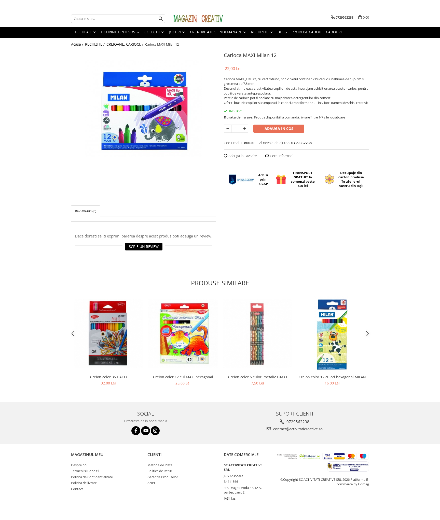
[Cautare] (160, 19)
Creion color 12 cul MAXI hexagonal (183, 377)
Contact (77, 489)
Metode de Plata (159, 465)
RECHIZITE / (95, 44)
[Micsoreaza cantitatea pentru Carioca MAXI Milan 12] (227, 129)
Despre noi (79, 465)
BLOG (282, 32)
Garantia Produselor (162, 477)
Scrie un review (144, 246)
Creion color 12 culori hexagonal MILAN (332, 377)
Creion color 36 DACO (108, 377)
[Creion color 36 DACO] (108, 333)
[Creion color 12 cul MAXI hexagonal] (183, 333)
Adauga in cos (279, 128)
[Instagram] (155, 430)
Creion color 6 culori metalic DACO (257, 377)
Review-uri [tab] (85, 211)
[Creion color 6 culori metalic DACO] (257, 333)
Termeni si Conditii (85, 471)
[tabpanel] (143, 109)
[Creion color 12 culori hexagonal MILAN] (332, 334)
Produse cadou (306, 32)
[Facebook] (135, 430)
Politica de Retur (159, 471)
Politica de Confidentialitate (92, 477)
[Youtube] (145, 430)
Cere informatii (281, 155)
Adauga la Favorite (242, 155)
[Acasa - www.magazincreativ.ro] (198, 18)
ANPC (151, 483)
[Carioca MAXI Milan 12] (143, 109)
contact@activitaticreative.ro (297, 428)
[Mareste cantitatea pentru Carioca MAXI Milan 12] (244, 129)
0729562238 (297, 421)
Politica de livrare (84, 483)
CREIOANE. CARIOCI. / (125, 44)
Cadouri (334, 32)
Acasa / (77, 44)
